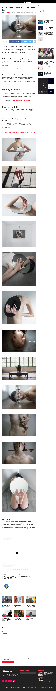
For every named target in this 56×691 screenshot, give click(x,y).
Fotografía (27, 12)
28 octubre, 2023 (17, 607)
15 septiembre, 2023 (29, 607)
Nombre (4, 647)
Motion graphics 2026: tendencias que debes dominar (47, 73)
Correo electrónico (6, 652)
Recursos (52, 687)
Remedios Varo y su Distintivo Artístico (18, 619)
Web (21, 652)
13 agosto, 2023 (29, 620)
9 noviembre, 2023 (6, 606)
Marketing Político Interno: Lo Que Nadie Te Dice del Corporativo (45, 56)
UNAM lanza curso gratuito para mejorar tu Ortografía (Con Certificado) (48, 38)
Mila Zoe (7, 12)
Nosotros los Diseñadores (8, 687)
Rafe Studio (23, 687)
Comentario (4, 633)
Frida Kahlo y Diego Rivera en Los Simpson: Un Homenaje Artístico (30, 605)
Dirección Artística (21, 12)
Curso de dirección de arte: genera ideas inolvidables (18, 605)
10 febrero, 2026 (47, 64)
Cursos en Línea (6, 601)
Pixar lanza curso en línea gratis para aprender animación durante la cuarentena (48, 22)
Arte (5, 4)
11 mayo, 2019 (13, 12)
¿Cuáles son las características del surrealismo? (22, 100)
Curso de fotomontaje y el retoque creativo (7, 604)
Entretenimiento (47, 687)
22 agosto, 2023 (5, 622)
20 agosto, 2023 (17, 620)
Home (3, 4)
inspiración (31, 12)
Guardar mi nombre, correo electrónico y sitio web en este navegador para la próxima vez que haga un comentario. (19, 659)
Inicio (28, 687)
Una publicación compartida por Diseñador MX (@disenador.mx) (17, 569)
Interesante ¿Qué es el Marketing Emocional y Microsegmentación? (48, 67)
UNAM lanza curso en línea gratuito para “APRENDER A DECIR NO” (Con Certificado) (49, 33)
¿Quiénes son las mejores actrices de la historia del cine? (6, 619)
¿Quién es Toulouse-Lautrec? (30, 619)
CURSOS (32, 687)
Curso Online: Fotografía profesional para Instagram (20, 68)
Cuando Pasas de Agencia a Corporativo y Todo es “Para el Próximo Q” (49, 62)
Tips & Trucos (37, 687)
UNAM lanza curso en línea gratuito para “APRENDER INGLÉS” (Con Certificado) (48, 27)
